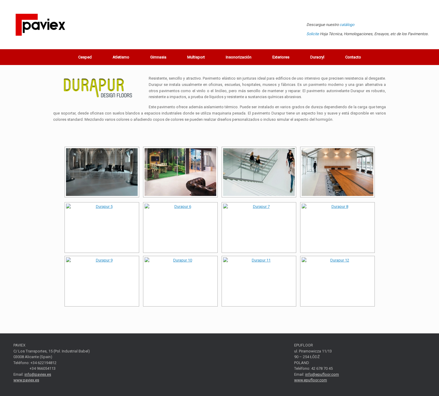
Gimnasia (158, 57)
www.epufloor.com (310, 380)
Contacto (353, 57)
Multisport (196, 57)
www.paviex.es (26, 380)
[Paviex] (40, 24)
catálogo (347, 24)
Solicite (312, 34)
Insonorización (238, 57)
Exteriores (280, 57)
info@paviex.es (37, 374)
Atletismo (121, 57)
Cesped (85, 57)
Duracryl (317, 57)
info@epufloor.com (322, 374)
